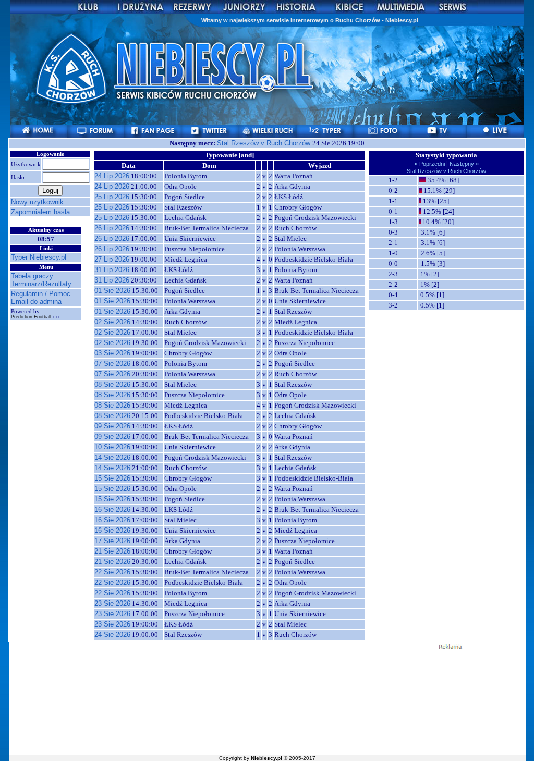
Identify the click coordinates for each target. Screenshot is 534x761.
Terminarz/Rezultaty (41, 284)
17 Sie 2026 (112, 541)
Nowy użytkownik (37, 202)
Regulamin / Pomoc (40, 294)
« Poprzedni (430, 164)
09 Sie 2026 (112, 426)
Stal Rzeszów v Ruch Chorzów (264, 143)
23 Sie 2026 (112, 603)
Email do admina (36, 301)
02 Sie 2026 (112, 322)
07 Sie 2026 (112, 363)
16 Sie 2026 (112, 509)
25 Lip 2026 (111, 197)
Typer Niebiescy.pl (38, 257)
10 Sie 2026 (112, 447)
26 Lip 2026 (111, 228)
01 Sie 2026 (112, 290)
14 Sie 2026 (112, 457)
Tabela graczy (32, 276)
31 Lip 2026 (111, 270)
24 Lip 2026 (111, 176)
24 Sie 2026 (112, 635)
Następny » (463, 164)
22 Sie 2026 (112, 572)
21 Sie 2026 (112, 551)
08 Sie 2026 (112, 384)
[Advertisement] (267, 701)
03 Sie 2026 (112, 353)
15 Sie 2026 (112, 478)
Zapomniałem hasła (40, 212)
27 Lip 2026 (111, 259)
